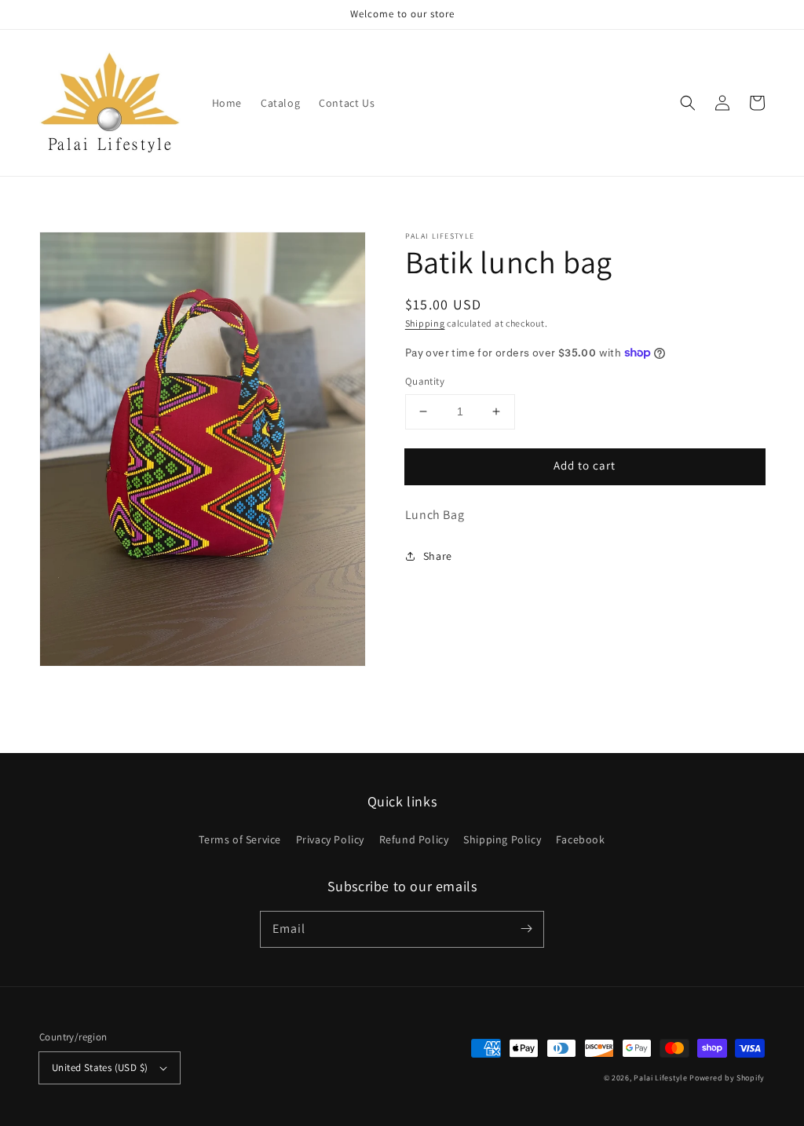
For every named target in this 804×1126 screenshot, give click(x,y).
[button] (688, 103)
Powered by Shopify (727, 1078)
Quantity (424, 381)
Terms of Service (240, 839)
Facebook (580, 839)
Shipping (425, 323)
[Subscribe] (526, 929)
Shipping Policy (502, 839)
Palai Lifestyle (661, 1078)
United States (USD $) (100, 1067)
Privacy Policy (330, 839)
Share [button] (437, 556)
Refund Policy (414, 839)
